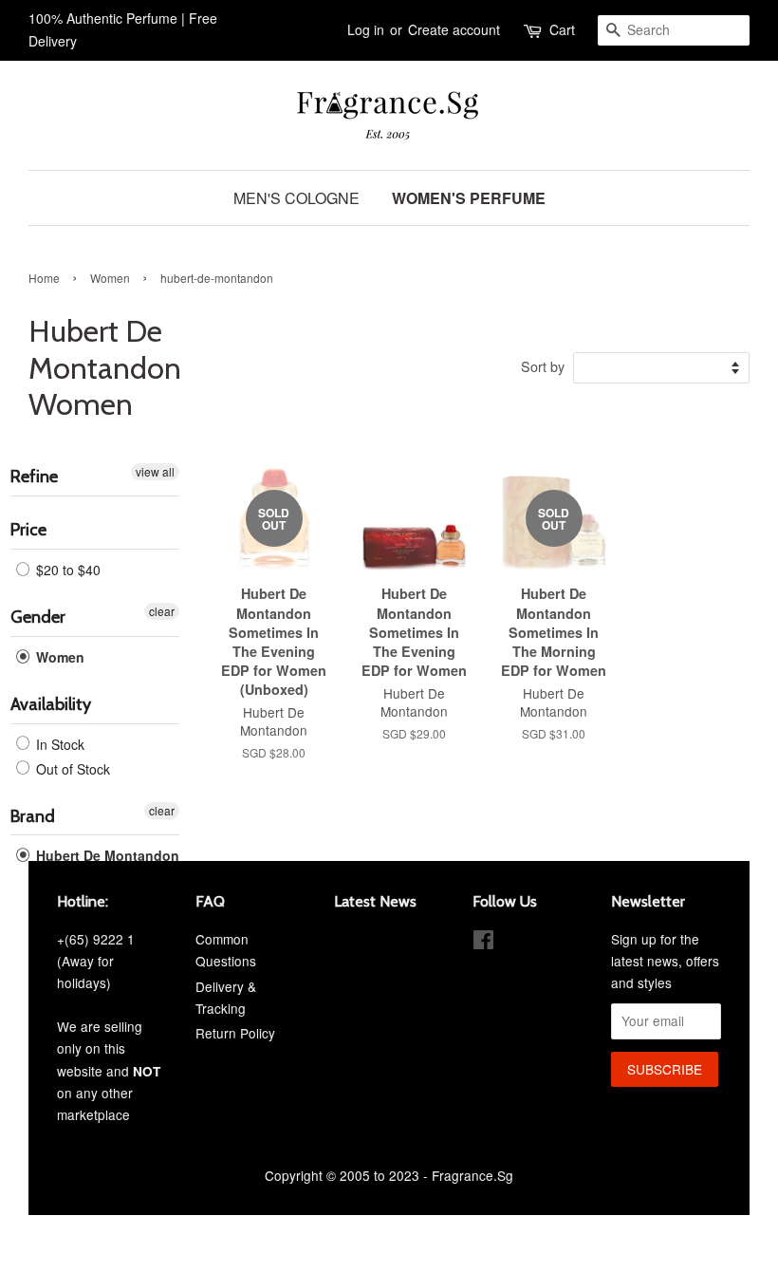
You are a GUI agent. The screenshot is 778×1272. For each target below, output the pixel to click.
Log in (365, 29)
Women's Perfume (469, 198)
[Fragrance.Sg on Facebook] (483, 942)
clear (162, 611)
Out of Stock (71, 768)
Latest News (375, 901)
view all (155, 471)
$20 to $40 (66, 569)
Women (110, 278)
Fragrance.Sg (472, 1175)
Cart (562, 29)
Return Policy (235, 1032)
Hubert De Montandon (105, 855)
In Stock (58, 744)
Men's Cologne (296, 198)
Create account (454, 29)
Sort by (543, 366)
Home (44, 278)
